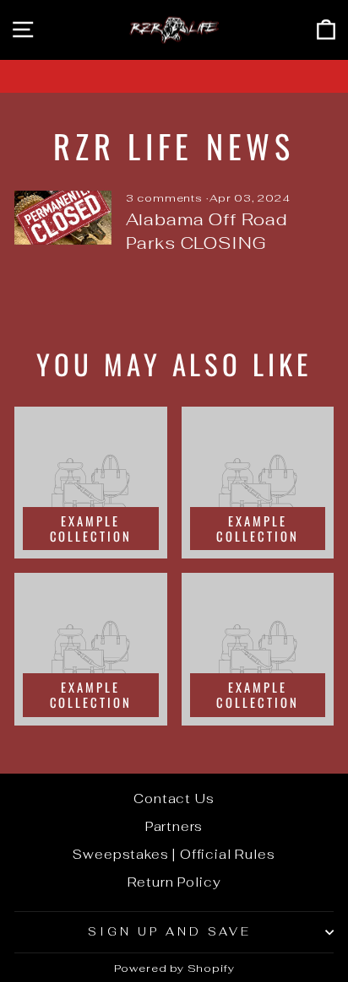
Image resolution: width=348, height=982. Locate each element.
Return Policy (174, 882)
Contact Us (173, 798)
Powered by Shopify (174, 968)
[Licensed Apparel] (174, 76)
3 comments (166, 198)
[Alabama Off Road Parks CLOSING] (62, 218)
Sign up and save (170, 932)
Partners (174, 826)
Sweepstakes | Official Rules (174, 854)
